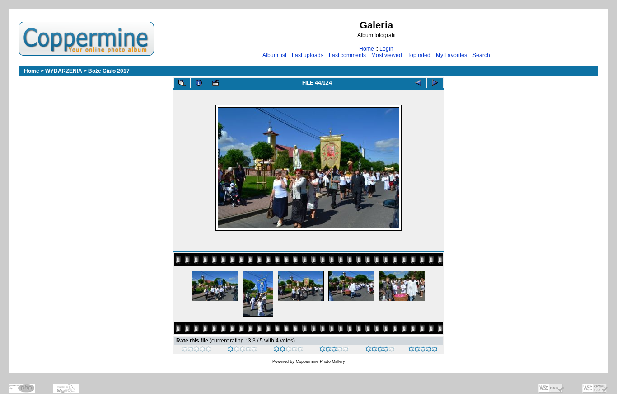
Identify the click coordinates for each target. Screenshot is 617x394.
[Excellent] (380, 350)
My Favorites (451, 55)
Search (481, 55)
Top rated (418, 55)
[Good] (334, 350)
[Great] (423, 350)
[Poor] (242, 350)
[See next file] (435, 83)
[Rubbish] (196, 350)
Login (386, 49)
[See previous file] (418, 83)
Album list (274, 55)
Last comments (347, 55)
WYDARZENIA (63, 71)
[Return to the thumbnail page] (182, 83)
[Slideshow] (215, 83)
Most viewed (386, 55)
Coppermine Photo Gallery (320, 361)
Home (366, 49)
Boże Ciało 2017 (109, 71)
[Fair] (288, 350)
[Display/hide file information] (199, 83)
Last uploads (307, 55)
